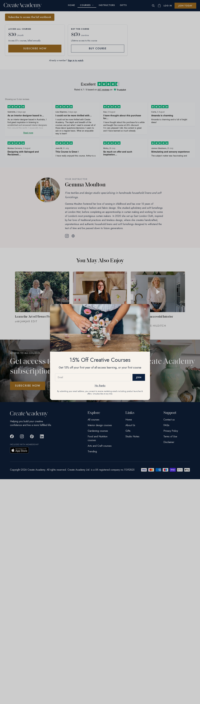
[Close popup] (145, 309)
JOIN (138, 377)
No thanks (100, 385)
